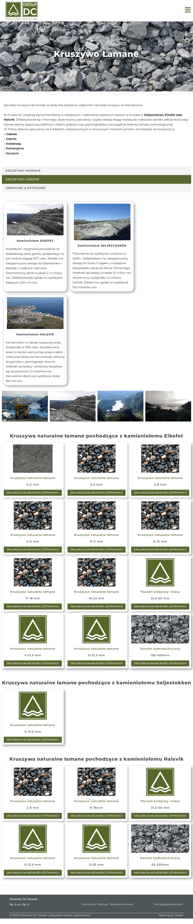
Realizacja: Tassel (171, 915)
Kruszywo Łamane (22, 179)
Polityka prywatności (168, 904)
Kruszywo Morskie (23, 170)
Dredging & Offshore (25, 188)
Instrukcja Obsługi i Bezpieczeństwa (107, 904)
